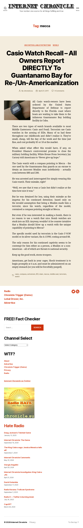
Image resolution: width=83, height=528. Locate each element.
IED (37, 274)
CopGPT (7, 504)
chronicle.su (28, 91)
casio (17, 274)
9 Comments (59, 91)
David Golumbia (11, 482)
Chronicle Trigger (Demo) (18, 295)
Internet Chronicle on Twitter (17, 381)
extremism (31, 274)
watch (17, 276)
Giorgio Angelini (11, 465)
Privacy (7, 370)
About (6, 361)
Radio (7, 291)
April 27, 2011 (44, 91)
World (56, 45)
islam (41, 274)
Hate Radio (14, 425)
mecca (46, 274)
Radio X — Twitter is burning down (19, 497)
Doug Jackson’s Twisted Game (17, 433)
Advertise (9, 302)
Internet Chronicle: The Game (17, 440)
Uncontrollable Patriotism (37, 45)
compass (23, 274)
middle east (54, 274)
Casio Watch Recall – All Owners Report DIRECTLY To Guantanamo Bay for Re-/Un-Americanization (41, 68)
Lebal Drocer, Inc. (14, 298)
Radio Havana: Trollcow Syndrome (19, 490)
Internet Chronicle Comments (17, 457)
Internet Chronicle (19, 522)
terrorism (62, 274)
